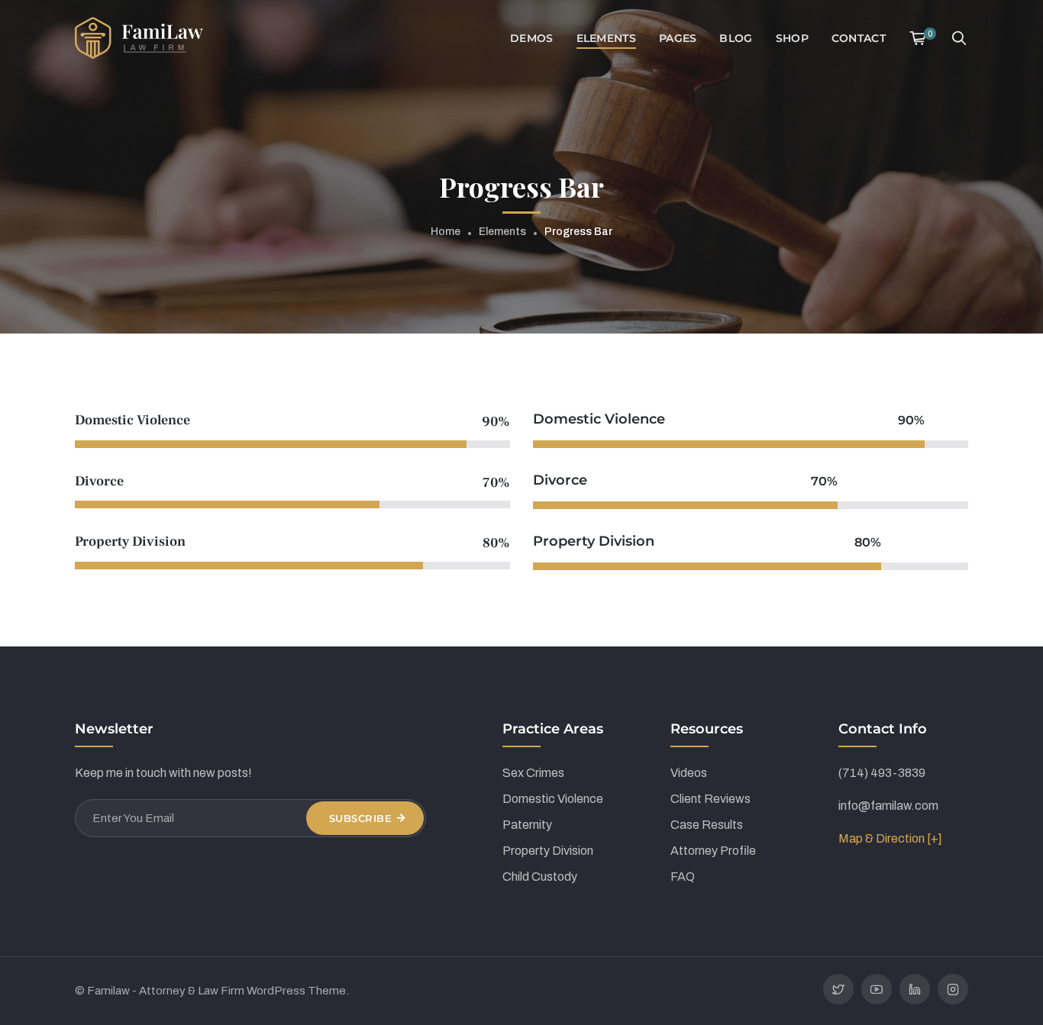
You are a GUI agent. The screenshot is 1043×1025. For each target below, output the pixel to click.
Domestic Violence (552, 798)
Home (445, 231)
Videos (688, 772)
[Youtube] (876, 989)
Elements (502, 231)
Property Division (547, 850)
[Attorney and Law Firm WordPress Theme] (139, 37)
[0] (918, 38)
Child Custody (539, 876)
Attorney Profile (713, 850)
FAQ (682, 876)
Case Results (706, 824)
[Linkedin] (914, 989)
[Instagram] (953, 989)
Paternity (527, 824)
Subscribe (360, 818)
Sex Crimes (533, 772)
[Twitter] (838, 989)
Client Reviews (710, 798)
